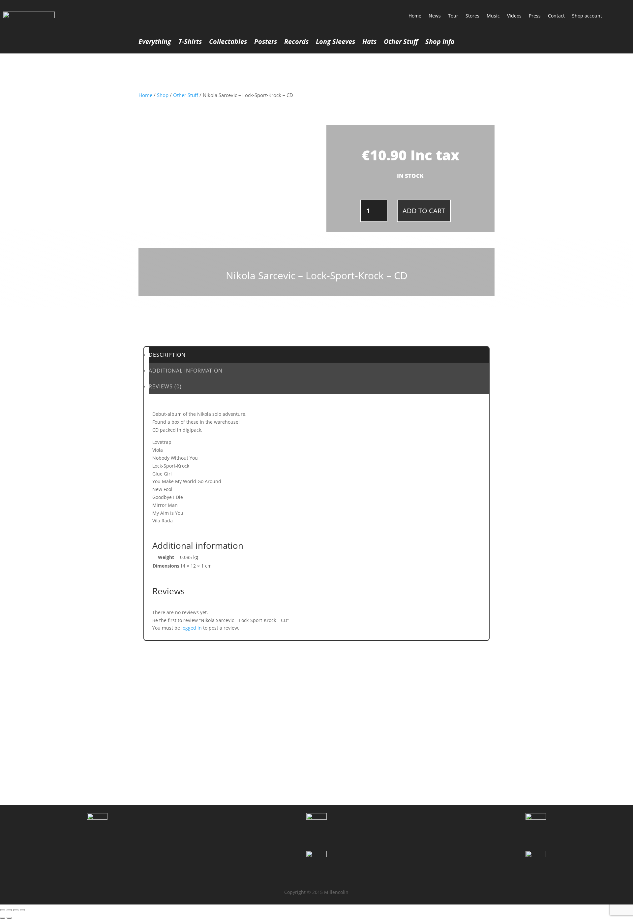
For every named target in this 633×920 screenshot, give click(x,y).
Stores (472, 16)
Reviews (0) (165, 386)
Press (535, 16)
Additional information (186, 370)
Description (167, 354)
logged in (191, 628)
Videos (514, 16)
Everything (154, 42)
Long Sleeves (335, 42)
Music (493, 16)
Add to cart (424, 210)
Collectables (228, 42)
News (435, 16)
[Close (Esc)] (22, 910)
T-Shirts (190, 42)
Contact (556, 16)
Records (296, 42)
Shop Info (440, 42)
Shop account (587, 16)
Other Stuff (401, 42)
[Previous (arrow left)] (2, 918)
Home (414, 16)
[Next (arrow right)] (9, 918)
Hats (369, 42)
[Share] (15, 910)
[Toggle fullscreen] (9, 910)
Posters (265, 42)
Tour (453, 16)
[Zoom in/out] (2, 910)
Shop (162, 95)
